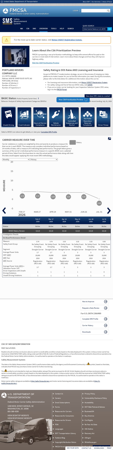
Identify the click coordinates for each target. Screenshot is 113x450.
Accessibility (89, 402)
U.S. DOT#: (6, 76)
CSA (27, 28)
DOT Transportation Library (65, 433)
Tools (53, 28)
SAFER (90, 85)
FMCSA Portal (62, 89)
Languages (59, 429)
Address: (5, 78)
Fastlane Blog (60, 438)
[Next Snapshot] (109, 210)
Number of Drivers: (9, 85)
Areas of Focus (107, 1)
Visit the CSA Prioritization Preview (45, 63)
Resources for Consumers (64, 416)
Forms (57, 407)
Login (75, 10)
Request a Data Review (90, 308)
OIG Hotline (89, 429)
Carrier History (87, 325)
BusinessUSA (89, 411)
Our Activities (96, 1)
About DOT (86, 1)
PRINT (109, 448)
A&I (21, 28)
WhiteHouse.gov (90, 442)
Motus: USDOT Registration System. (67, 40)
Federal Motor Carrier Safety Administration (26, 402)
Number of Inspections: (11, 88)
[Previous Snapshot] (4, 210)
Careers (58, 398)
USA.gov (88, 438)
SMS (34, 28)
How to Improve (88, 301)
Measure (3, 185)
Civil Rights (89, 420)
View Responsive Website (20, 418)
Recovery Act (89, 433)
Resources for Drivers (63, 420)
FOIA (56, 424)
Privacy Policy (90, 394)
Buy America (89, 416)
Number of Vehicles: (9, 83)
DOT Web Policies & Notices (95, 407)
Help (62, 28)
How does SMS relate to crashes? (98, 96)
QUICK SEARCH (88, 26)
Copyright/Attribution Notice (65, 442)
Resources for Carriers (63, 411)
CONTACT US (86, 448)
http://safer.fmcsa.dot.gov (40, 381)
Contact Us (59, 394)
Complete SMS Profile (49, 132)
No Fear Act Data (91, 424)
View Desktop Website (18, 415)
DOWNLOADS (99, 448)
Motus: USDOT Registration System (94, 82)
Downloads (86, 332)
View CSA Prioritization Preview (71, 99)
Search (71, 28)
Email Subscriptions (62, 402)
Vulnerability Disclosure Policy (96, 398)
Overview (43, 28)
